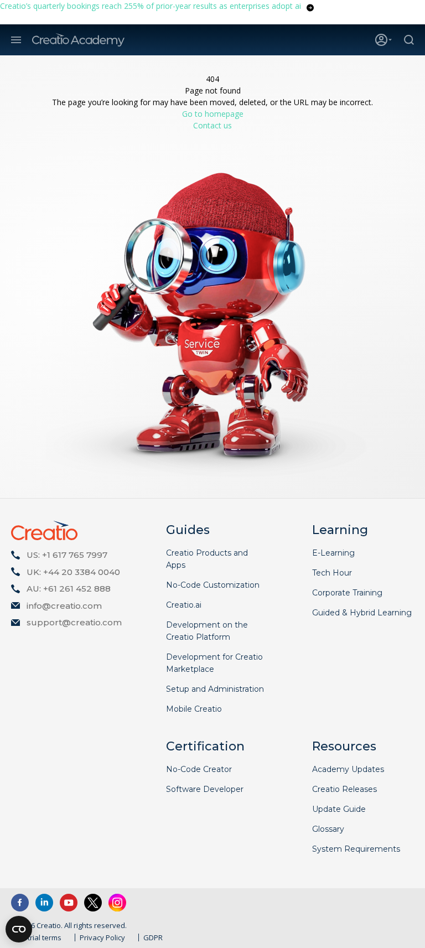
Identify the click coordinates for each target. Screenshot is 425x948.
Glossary (328, 829)
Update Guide (339, 809)
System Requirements (356, 849)
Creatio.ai (183, 605)
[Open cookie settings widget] (19, 929)
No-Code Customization (213, 585)
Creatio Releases (344, 789)
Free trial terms (36, 937)
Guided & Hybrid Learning (362, 613)
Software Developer (204, 789)
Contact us (212, 125)
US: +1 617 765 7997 (67, 555)
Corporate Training (347, 593)
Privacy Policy (102, 937)
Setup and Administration (215, 689)
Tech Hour (332, 573)
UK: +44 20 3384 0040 (73, 572)
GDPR (153, 937)
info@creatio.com (64, 605)
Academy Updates (348, 769)
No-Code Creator (199, 769)
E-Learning (333, 553)
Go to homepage (212, 113)
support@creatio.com (74, 622)
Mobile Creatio (194, 709)
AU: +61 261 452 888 (69, 588)
